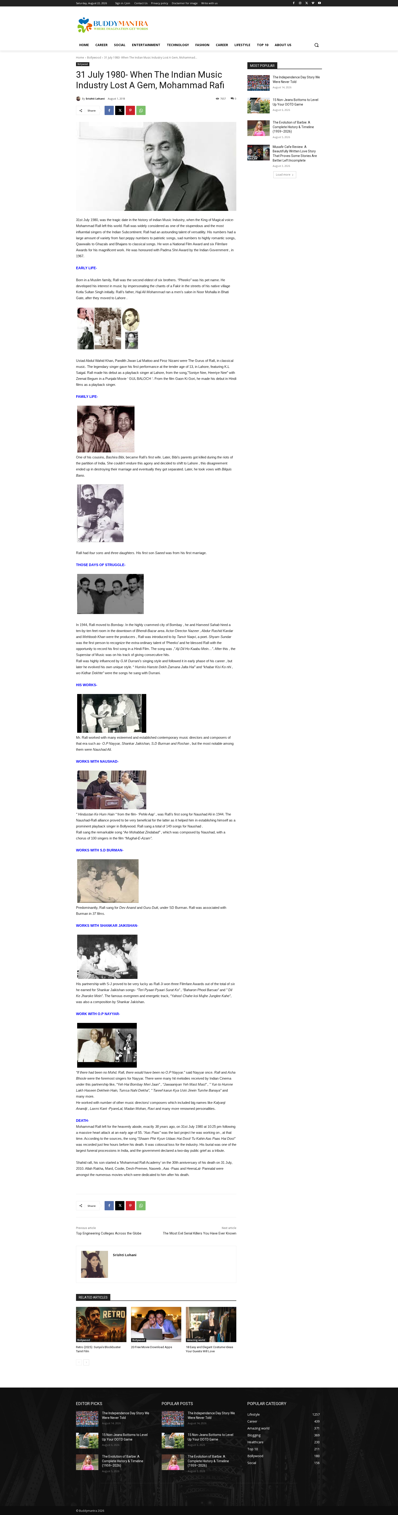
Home (80, 57)
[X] (306, 3)
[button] (316, 44)
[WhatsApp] (141, 110)
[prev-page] (79, 1362)
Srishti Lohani (95, 98)
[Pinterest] (130, 110)
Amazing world (196, 1340)
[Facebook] (293, 3)
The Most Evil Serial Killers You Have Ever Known (199, 1233)
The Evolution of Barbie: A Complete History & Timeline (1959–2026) (293, 127)
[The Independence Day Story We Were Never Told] (258, 83)
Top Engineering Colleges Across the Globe (108, 1233)
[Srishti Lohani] (79, 98)
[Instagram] (300, 3)
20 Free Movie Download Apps (151, 1347)
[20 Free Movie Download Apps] (156, 1324)
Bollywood (94, 57)
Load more (283, 175)
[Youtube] (319, 3)
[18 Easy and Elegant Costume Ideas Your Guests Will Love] (211, 1324)
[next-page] (86, 1362)
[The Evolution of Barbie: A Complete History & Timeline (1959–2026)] (258, 128)
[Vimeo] (313, 3)
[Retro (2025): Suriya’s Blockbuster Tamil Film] (101, 1324)
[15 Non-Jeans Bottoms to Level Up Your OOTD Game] (258, 105)
